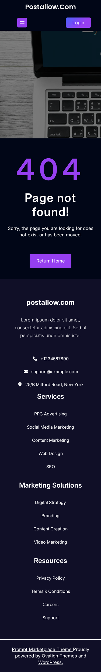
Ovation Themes (60, 656)
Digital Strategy (50, 502)
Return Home (50, 261)
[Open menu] (22, 22)
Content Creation (50, 528)
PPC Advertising (50, 413)
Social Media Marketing (50, 427)
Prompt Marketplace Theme (42, 649)
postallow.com (50, 7)
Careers (50, 604)
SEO (50, 466)
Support (51, 617)
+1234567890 (54, 358)
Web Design (51, 453)
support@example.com (54, 371)
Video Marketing (50, 542)
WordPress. (50, 662)
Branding (50, 515)
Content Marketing (50, 440)
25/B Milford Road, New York (54, 384)
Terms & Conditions (50, 591)
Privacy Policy (50, 578)
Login (78, 22)
